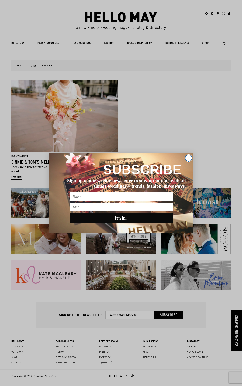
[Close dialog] (188, 158)
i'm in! (121, 218)
